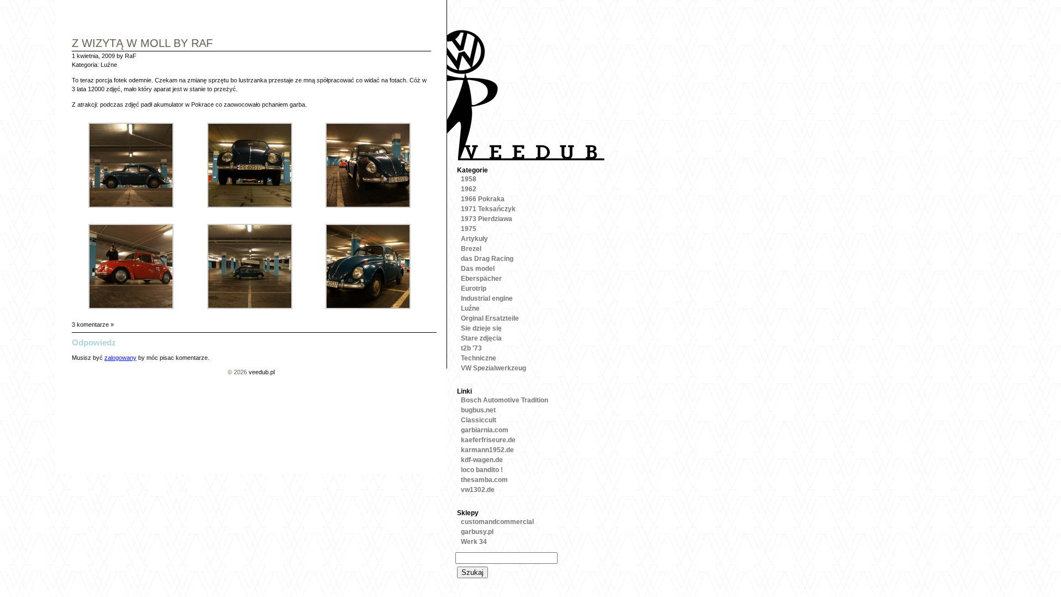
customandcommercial (497, 522)
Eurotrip (473, 288)
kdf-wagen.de (482, 460)
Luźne (109, 64)
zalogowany (120, 357)
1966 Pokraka (483, 199)
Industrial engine (487, 298)
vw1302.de (478, 490)
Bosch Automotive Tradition (504, 400)
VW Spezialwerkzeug (493, 368)
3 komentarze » (93, 324)
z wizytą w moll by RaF (142, 44)
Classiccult (478, 420)
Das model (478, 269)
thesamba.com (484, 480)
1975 (468, 229)
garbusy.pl (477, 532)
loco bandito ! (482, 470)
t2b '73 (471, 348)
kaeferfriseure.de (488, 440)
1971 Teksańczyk (488, 209)
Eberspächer (481, 278)
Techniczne (478, 358)
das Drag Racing (487, 259)
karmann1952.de (487, 450)
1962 (468, 189)
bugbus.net (478, 410)
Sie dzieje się (481, 328)
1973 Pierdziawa (486, 219)
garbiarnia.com (484, 430)
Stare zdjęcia (481, 338)
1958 (468, 179)
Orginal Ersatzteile (490, 318)
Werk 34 (474, 542)
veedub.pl (262, 372)
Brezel (471, 249)
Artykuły (474, 239)
